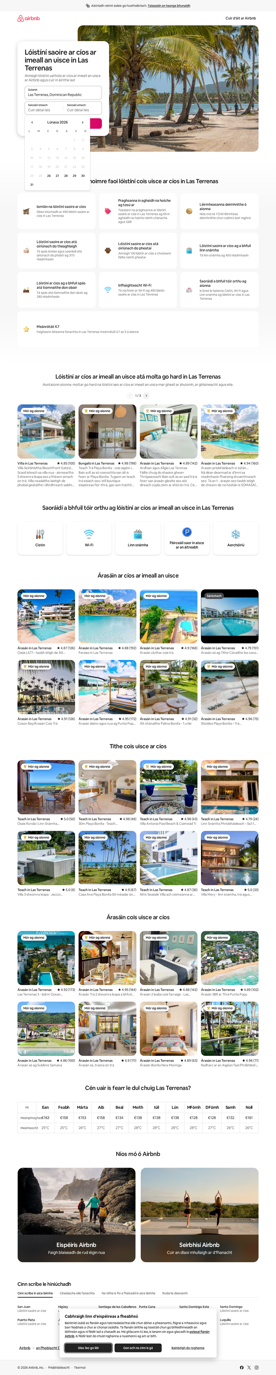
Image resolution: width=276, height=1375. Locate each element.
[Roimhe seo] (130, 395)
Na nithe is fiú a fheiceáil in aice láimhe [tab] (128, 1293)
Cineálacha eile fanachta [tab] (77, 1293)
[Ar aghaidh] (146, 395)
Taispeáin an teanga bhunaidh (169, 6)
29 (74, 176)
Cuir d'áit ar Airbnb (241, 18)
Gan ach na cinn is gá (138, 1348)
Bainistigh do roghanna (187, 1348)
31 (31, 185)
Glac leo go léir (88, 1348)
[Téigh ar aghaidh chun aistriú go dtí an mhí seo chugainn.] (82, 122)
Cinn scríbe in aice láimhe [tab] (35, 1293)
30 (83, 176)
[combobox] (63, 94)
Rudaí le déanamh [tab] (175, 1293)
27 (57, 176)
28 (66, 176)
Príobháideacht (59, 1368)
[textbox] (44, 110)
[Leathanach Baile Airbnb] (28, 18)
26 (49, 176)
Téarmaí (80, 1368)
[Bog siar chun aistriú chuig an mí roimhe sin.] (32, 122)
